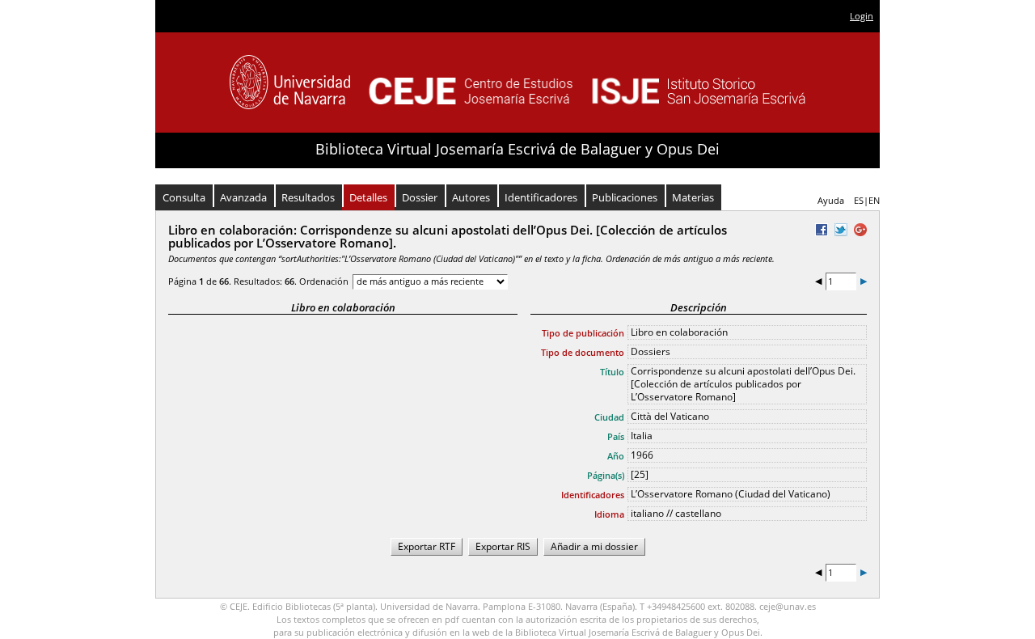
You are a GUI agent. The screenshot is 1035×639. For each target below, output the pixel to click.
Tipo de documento (582, 352)
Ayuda (830, 200)
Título (612, 372)
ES (859, 200)
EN (874, 200)
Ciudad (609, 417)
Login (861, 16)
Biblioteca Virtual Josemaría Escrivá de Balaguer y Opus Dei (517, 149)
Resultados (308, 197)
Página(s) (605, 475)
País (615, 436)
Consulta (184, 197)
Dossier (419, 197)
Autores (471, 197)
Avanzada (243, 197)
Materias (693, 197)
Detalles (368, 197)
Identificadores (541, 197)
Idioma (609, 514)
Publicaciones (624, 197)
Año (615, 456)
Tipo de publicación (583, 333)
